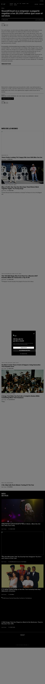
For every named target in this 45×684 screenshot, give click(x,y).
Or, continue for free (23, 353)
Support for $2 (24, 347)
